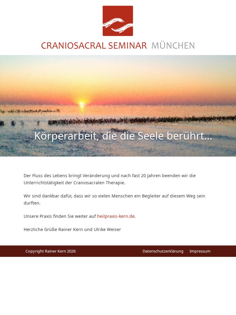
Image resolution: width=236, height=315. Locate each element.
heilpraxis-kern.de (116, 216)
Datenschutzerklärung (163, 251)
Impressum (200, 251)
